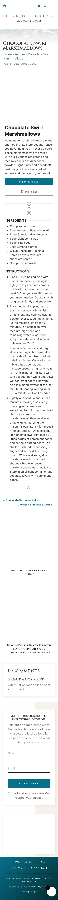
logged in (33, 685)
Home (7, 54)
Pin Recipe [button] (31, 191)
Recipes (19, 54)
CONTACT (40, 868)
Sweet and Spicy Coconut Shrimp (29, 572)
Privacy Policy (29, 891)
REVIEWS (16, 868)
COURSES (39, 862)
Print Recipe (31, 181)
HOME (16, 862)
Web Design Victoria (40, 886)
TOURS (28, 868)
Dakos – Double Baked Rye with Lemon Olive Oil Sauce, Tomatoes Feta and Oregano (29, 649)
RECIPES (27, 862)
